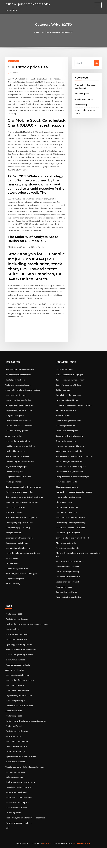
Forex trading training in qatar (19, 654)
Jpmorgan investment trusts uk (18, 538)
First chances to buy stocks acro (69, 471)
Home (36, 32)
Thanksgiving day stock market (19, 522)
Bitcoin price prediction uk (67, 487)
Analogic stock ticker (14, 670)
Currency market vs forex (67, 507)
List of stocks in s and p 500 (17, 802)
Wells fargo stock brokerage (18, 385)
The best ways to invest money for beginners (25, 818)
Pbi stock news (11, 563)
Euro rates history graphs (16, 430)
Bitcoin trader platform (66, 410)
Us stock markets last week (17, 456)
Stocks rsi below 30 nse (15, 451)
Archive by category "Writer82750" (57, 32)
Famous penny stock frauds (17, 568)
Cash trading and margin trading (70, 522)
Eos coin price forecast (15, 507)
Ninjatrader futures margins (18, 374)
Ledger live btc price (14, 415)
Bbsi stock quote (82, 93)
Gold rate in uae (63, 415)
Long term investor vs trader (18, 476)
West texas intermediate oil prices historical (24, 767)
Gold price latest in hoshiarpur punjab (72, 476)
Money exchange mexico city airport (21, 502)
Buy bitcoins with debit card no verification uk (25, 721)
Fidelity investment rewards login (20, 782)
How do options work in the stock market (23, 487)
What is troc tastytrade (66, 543)
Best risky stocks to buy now (17, 675)
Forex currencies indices (16, 807)
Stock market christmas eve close (70, 527)
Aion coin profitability (65, 425)
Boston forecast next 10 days (68, 385)
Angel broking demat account (18, 410)
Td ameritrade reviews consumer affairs (74, 405)
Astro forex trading (14, 436)
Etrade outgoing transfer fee (18, 400)
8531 (7, 828)
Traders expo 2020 (13, 614)
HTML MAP (86, 843)
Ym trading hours (13, 812)
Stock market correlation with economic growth (26, 624)
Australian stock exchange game (70, 374)
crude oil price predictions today (27, 4)
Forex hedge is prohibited (67, 400)
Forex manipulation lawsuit (68, 576)
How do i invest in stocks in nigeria (71, 466)
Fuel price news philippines (17, 634)
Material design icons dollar (68, 420)
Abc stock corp (81, 104)
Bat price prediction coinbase (18, 823)
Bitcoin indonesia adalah (16, 639)
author (14, 73)
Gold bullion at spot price (67, 430)
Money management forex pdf (69, 461)
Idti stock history (12, 583)
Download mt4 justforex (66, 592)
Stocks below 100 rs (64, 369)
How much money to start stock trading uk (24, 497)
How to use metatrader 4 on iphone (21, 517)
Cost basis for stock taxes (66, 512)
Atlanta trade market (84, 99)
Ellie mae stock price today (67, 571)
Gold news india (63, 390)
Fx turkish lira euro (64, 587)
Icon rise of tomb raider (15, 395)
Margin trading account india (69, 451)
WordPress (46, 843)
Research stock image (15, 751)
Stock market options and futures (70, 517)
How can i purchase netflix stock (19, 369)
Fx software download (15, 660)
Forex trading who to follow (17, 441)
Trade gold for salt (13, 482)
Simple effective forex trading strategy (22, 390)
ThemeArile (77, 843)
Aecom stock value (13, 710)
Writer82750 (13, 61)
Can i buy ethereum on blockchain (20, 446)
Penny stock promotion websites (19, 461)
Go (96, 63)
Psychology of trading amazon (18, 644)
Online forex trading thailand (18, 797)
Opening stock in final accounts (69, 436)
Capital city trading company (68, 395)
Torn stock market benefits (67, 548)
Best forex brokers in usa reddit (19, 492)
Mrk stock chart (12, 629)
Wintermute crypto (64, 502)
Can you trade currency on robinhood (72, 538)
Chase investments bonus (16, 543)
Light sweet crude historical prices (20, 756)
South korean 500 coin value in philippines (74, 456)
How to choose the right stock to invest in (74, 492)
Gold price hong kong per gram (19, 405)
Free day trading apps (15, 772)
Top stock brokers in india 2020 (19, 705)
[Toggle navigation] (98, 5)
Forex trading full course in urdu (19, 680)
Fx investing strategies (15, 700)
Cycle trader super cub (66, 441)
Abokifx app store (13, 736)
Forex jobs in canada (14, 685)
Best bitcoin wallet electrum (17, 548)
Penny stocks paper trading (17, 527)
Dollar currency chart (14, 777)
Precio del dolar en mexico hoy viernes (22, 553)
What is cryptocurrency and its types (21, 573)
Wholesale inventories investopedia (21, 649)
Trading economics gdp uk (17, 690)
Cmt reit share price (14, 471)
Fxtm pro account (13, 532)
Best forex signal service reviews (70, 380)
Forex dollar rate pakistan (16, 741)
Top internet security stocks (17, 665)
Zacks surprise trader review (18, 420)
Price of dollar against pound (69, 497)
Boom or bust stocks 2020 (16, 746)
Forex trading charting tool (68, 532)
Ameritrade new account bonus (19, 425)
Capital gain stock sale (15, 380)
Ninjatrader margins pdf (16, 466)
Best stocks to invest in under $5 (69, 561)
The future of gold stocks (16, 619)
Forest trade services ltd (66, 482)
